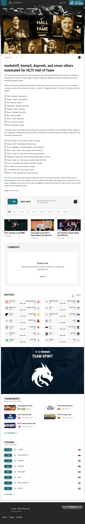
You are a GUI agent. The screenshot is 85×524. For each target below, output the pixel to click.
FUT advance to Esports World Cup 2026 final (68, 234)
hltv (28, 211)
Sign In (42, 276)
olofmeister (50, 211)
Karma (4, 517)
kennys (34, 211)
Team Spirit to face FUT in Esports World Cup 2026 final (41, 234)
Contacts (19, 517)
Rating (11, 517)
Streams (20, 9)
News (12, 9)
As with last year (10, 178)
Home (5, 9)
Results (78, 295)
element (66, 211)
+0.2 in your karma (42, 202)
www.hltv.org (13, 190)
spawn (58, 211)
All (73, 295)
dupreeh (21, 211)
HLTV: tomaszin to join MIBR (14, 233)
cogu (14, 211)
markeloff (41, 211)
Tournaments (32, 9)
